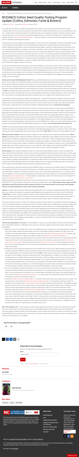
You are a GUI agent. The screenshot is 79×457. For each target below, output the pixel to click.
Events (49, 2)
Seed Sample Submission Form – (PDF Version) (20, 178)
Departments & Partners (50, 420)
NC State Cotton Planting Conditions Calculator (36, 281)
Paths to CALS (70, 2)
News (3, 13)
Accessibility (14, 448)
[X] (65, 436)
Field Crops (5, 402)
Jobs (44, 417)
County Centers (56, 2)
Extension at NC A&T (49, 429)
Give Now (46, 432)
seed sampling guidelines (18, 176)
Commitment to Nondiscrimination (17, 439)
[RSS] (72, 436)
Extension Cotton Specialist (7, 374)
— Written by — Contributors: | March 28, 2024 (19, 24)
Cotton (15, 8)
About (36, 2)
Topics (63, 2)
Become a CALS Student (50, 427)
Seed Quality (19, 402)
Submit (23, 359)
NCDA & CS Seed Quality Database (23, 37)
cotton (12, 402)
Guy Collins (11, 24)
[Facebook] (68, 436)
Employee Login (72, 455)
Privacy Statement (38, 439)
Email (22, 351)
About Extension (47, 415)
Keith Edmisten (25, 24)
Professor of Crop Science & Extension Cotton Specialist (23, 390)
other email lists (33, 363)
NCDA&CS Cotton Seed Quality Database (55, 235)
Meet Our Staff (43, 2)
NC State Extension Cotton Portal (59, 233)
